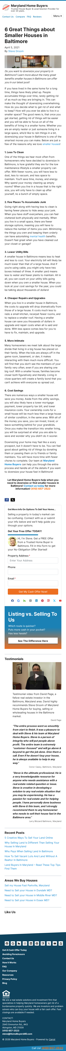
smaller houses (51, 144)
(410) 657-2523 (40, 488)
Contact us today (34, 485)
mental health (37, 236)
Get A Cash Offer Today (14, 950)
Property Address (19, 555)
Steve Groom (16, 51)
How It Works (9, 962)
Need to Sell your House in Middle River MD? (31, 895)
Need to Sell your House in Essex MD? (27, 900)
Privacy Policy (9, 979)
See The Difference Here (33, 640)
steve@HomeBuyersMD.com (17, 1034)
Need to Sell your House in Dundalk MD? (28, 890)
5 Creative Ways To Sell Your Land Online (29, 837)
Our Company (9, 971)
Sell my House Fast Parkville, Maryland (27, 885)
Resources (8, 975)
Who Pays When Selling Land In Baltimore (29, 851)
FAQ (29, 16)
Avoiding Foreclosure (13, 954)
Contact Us (8, 16)
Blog (4, 983)
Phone (11, 567)
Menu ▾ (57, 15)
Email (12, 578)
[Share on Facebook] (7, 499)
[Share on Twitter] (13, 499)
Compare (20, 16)
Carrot (52, 1039)
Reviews (37, 16)
